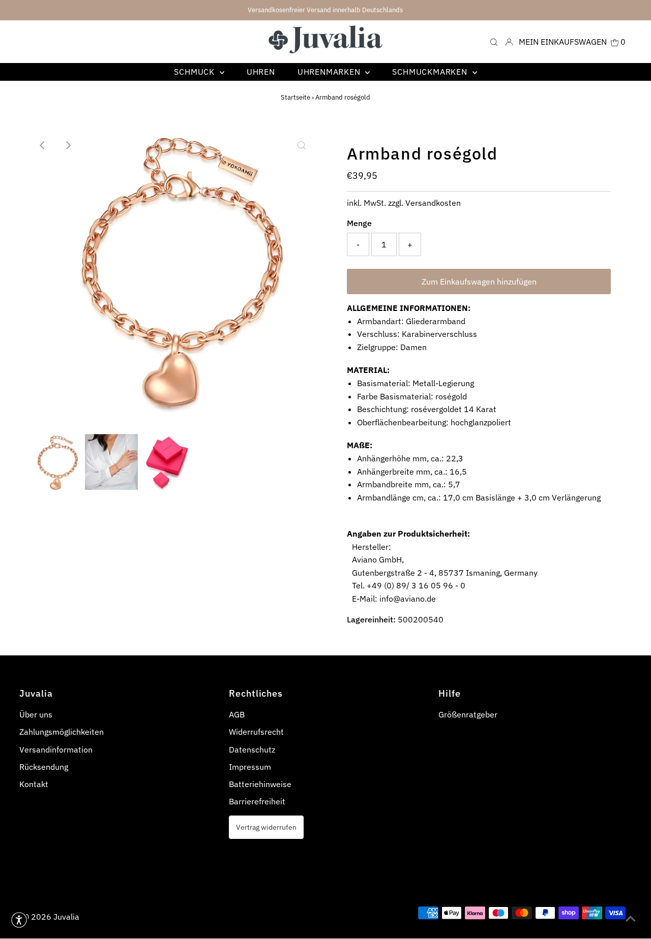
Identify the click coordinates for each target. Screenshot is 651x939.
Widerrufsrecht (256, 732)
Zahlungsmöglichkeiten (61, 732)
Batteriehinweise (260, 784)
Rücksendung (43, 767)
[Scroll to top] (630, 919)
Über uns (35, 714)
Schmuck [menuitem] (195, 72)
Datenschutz (252, 749)
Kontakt (33, 784)
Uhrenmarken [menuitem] (330, 72)
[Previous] (43, 145)
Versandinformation (56, 749)
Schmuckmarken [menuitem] (430, 72)
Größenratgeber (467, 714)
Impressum (250, 767)
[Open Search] (493, 41)
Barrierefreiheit (257, 801)
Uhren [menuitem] (261, 72)
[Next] (67, 145)
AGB (237, 714)
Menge (359, 223)
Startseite (295, 97)
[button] (19, 920)
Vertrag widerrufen (266, 827)
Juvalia (66, 917)
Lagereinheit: (371, 619)
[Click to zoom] (301, 145)
